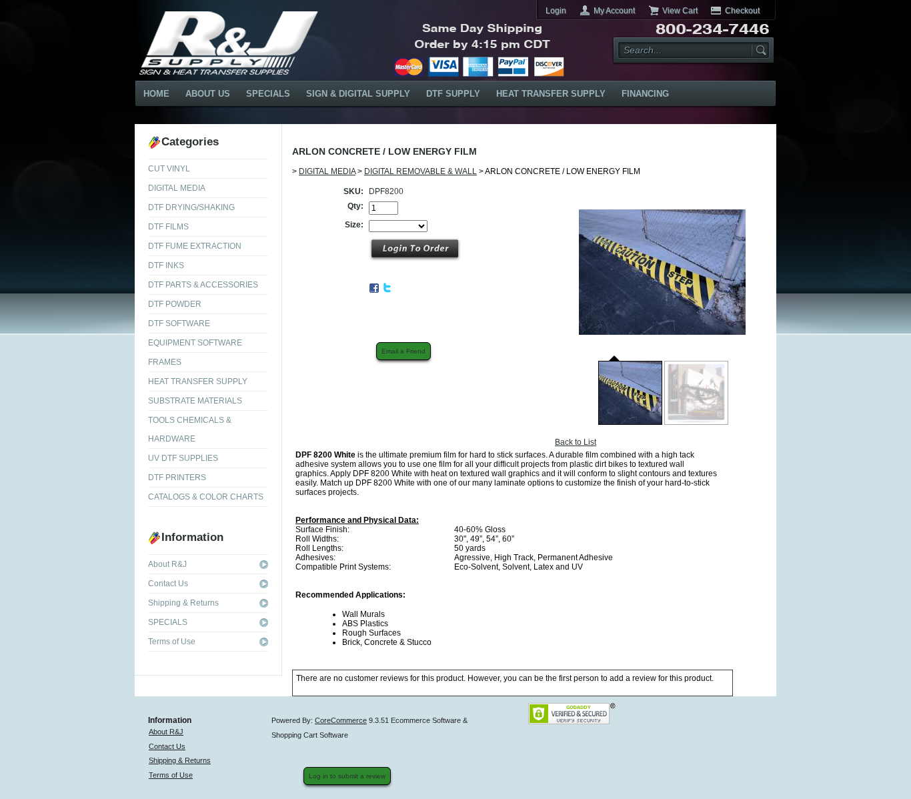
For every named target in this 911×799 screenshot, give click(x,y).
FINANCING (645, 94)
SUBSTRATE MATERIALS (195, 401)
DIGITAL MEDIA (176, 188)
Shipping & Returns (183, 603)
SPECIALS (268, 94)
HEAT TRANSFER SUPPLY (551, 94)
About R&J (167, 564)
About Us (207, 94)
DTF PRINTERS (177, 477)
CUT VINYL (169, 168)
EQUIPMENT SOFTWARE (195, 342)
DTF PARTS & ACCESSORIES (203, 284)
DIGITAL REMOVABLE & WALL (420, 171)
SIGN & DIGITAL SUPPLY (358, 94)
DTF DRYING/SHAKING (191, 207)
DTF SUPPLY (453, 94)
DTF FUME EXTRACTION (194, 246)
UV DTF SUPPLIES (183, 458)
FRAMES (164, 362)
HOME (156, 94)
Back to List (575, 442)
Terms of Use (171, 641)
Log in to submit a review (347, 776)
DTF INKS (166, 265)
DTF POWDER (174, 304)
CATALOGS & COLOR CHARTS (205, 497)
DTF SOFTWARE (179, 323)
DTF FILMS (168, 226)
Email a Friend (403, 351)
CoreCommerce (341, 720)
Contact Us (168, 583)
